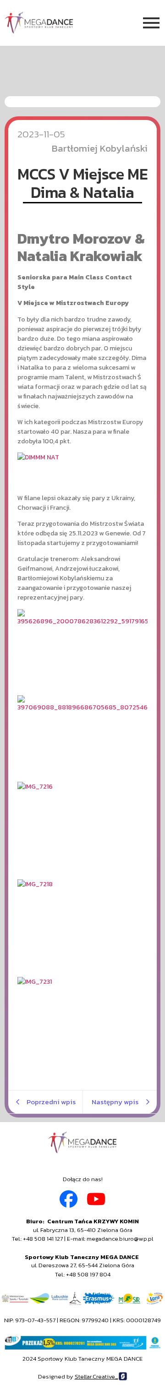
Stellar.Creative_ (96, 1376)
